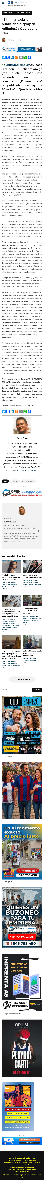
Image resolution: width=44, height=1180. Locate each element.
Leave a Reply (23, 679)
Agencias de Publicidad (8, 582)
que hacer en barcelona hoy (22, 1165)
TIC (38, 660)
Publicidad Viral (6, 627)
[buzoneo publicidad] (22, 51)
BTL (37, 616)
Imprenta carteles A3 (14, 1160)
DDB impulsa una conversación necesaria (32, 566)
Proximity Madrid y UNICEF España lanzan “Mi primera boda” (11, 566)
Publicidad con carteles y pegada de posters (32, 620)
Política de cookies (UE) (22, 1171)
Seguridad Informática (29, 660)
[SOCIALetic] (18, 4)
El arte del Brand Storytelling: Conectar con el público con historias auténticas (11, 601)
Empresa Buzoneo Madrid (16, 1169)
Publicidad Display (22, 13)
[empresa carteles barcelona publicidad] (18, 1130)
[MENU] (3, 3)
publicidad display (28, 481)
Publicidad (7, 13)
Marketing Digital (6, 625)
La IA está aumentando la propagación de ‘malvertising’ (32, 641)
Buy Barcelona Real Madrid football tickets (22, 1158)
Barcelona (32, 616)
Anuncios (9, 587)
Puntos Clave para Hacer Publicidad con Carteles (32, 600)
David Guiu (10, 40)
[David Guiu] (22, 514)
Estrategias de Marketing (9, 623)
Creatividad (12, 621)
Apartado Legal (31, 1169)
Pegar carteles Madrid (29, 1160)
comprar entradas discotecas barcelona (22, 1167)
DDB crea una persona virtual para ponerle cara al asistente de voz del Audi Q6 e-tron (11, 642)
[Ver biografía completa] (37, 470)
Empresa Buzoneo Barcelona (31, 1162)
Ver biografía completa (26, 470)
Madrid (15, 587)
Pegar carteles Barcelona (12, 1162)
